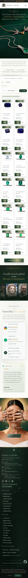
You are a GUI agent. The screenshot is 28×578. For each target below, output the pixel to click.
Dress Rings (6, 501)
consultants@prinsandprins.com (11, 471)
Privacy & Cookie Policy (20, 572)
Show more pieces (14, 260)
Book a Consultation (14, 435)
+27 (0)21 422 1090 (8, 468)
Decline (10, 575)
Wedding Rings (6, 496)
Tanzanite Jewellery (7, 498)
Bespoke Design (7, 540)
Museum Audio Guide (8, 525)
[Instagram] (3, 481)
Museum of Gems (7, 523)
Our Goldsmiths (6, 530)
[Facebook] (6, 481)
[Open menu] (25, 5)
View (9, 122)
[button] (7, 291)
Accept (18, 575)
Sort (2, 82)
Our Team (5, 528)
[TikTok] (9, 481)
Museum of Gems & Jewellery (9, 552)
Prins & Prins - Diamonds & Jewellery (11, 549)
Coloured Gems (6, 508)
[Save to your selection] (11, 101)
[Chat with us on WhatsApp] (25, 561)
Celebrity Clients (6, 537)
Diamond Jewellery (7, 503)
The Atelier (5, 535)
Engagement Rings (7, 494)
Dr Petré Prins (6, 518)
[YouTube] (12, 481)
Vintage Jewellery (7, 511)
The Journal (5, 533)
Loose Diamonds (7, 506)
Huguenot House (7, 520)
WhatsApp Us (14, 440)
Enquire (4, 122)
